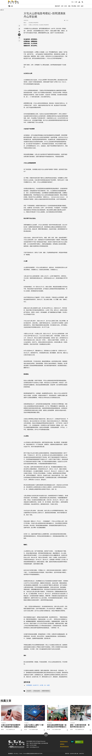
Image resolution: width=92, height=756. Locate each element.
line (19, 31)
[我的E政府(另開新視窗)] (72, 741)
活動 (69, 6)
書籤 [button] (19, 40)
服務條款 (62, 744)
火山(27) (29, 690)
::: (70, 1)
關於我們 (57, 6)
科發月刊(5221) (45, 690)
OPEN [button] (46, 734)
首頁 (3, 9)
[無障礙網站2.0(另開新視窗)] (79, 741)
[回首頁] (13, 2)
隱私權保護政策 (64, 741)
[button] (82, 2)
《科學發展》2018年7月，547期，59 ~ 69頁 (38, 685)
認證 (82, 6)
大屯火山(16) (36, 690)
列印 (19, 37)
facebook (19, 25)
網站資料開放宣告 (64, 746)
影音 (65, 6)
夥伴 (78, 6)
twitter (19, 28)
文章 (62, 6)
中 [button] (19, 34)
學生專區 (73, 6)
